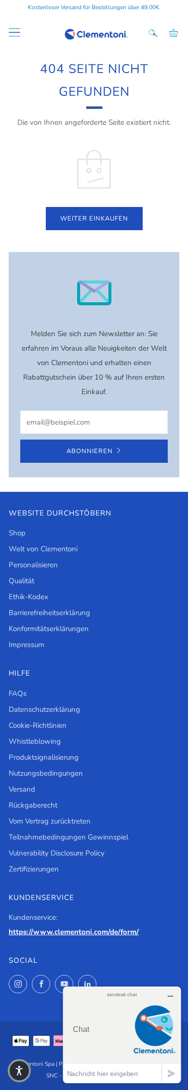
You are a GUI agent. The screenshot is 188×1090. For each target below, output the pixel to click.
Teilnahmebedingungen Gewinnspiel (68, 837)
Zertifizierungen (34, 869)
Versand (22, 789)
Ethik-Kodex (28, 597)
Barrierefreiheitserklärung (49, 613)
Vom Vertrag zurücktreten (50, 821)
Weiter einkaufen (94, 218)
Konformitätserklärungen (49, 628)
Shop (17, 533)
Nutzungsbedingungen (46, 773)
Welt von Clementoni (43, 549)
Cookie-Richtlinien (38, 725)
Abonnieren (90, 451)
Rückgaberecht (33, 805)
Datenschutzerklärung (44, 709)
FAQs (18, 693)
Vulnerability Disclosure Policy (57, 853)
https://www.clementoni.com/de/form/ (74, 932)
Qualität (21, 581)
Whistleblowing (35, 741)
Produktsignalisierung (44, 757)
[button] (19, 1070)
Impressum (26, 644)
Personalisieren (33, 565)
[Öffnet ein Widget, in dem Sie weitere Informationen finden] (122, 1035)
